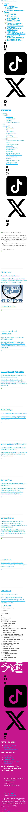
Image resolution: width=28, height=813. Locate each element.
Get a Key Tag (12, 17)
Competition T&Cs (9, 757)
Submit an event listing (15, 32)
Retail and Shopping (9, 650)
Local (6, 22)
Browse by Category (8, 621)
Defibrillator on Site (15, 40)
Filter (2, 659)
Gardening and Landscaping (12, 634)
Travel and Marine (9, 657)
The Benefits (11, 14)
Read (5, 5)
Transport (6, 655)
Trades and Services (9, 654)
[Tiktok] (15, 75)
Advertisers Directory (15, 26)
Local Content (8, 763)
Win (5, 11)
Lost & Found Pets (13, 35)
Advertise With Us (13, 39)
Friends (6, 13)
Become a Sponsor (13, 20)
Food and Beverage (9, 632)
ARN (5, 809)
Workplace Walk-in (14, 28)
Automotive (6, 625)
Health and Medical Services (12, 639)
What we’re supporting (15, 38)
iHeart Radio (7, 811)
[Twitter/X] (15, 99)
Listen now (5, 110)
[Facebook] (5, 47)
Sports (5, 652)
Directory (6, 627)
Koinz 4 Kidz (11, 27)
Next (9, 605)
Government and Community (12, 636)
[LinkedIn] (5, 106)
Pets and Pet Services (10, 641)
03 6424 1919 (12, 793)
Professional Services (10, 643)
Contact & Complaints (10, 745)
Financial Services (9, 630)
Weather (10, 36)
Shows (6, 3)
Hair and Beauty (8, 637)
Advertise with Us (9, 747)
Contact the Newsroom (15, 10)
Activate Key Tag (13, 18)
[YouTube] (5, 102)
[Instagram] (5, 51)
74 (5, 605)
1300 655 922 (12, 795)
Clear (7, 619)
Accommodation (8, 623)
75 (6, 605)
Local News (11, 6)
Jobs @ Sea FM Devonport (16, 34)
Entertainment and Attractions (14, 629)
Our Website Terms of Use (11, 761)
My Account (11, 19)
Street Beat (11, 31)
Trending (10, 9)
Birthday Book (12, 30)
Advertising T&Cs (9, 759)
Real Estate (6, 646)
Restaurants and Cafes (11, 648)
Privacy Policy (8, 756)
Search (3, 618)
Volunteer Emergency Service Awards (15, 24)
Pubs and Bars (7, 645)
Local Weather (12, 7)
